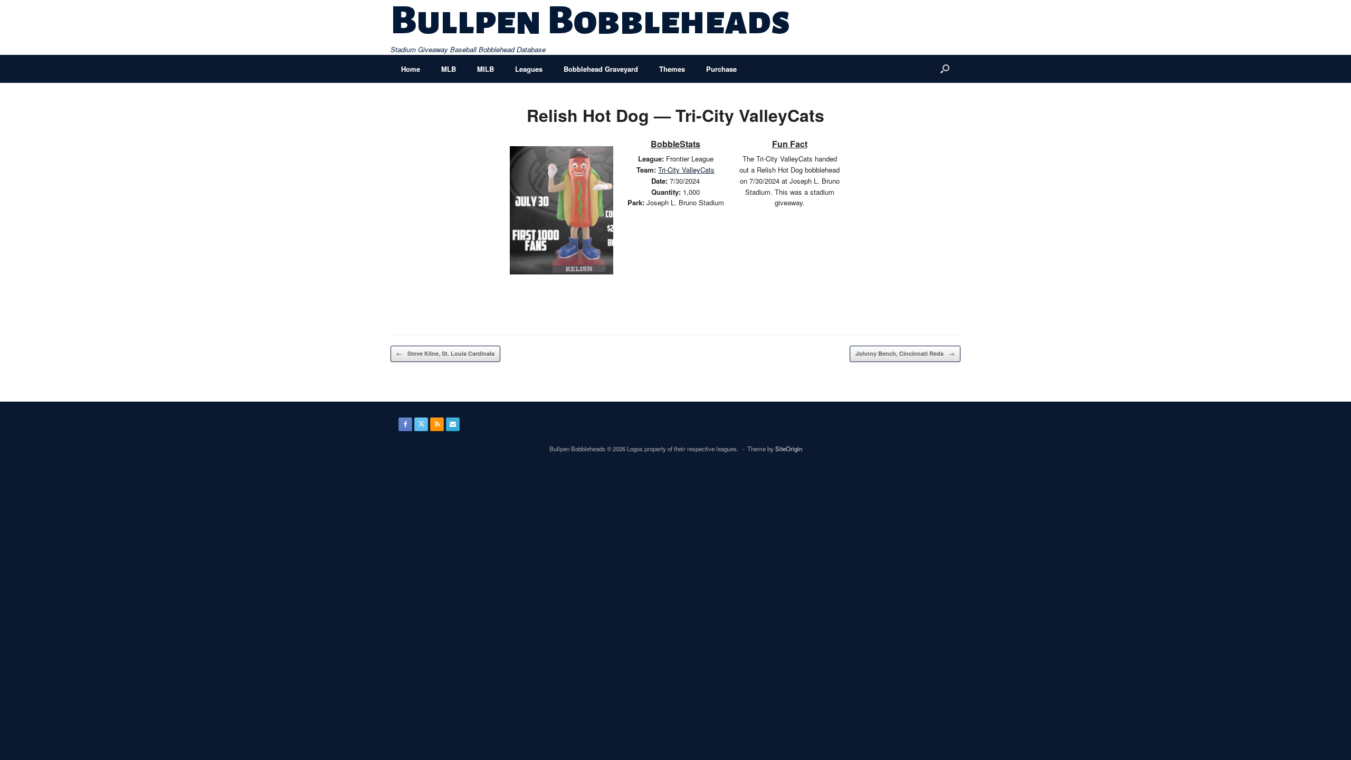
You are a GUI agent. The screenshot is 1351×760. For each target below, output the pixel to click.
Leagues (529, 69)
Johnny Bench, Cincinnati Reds (905, 353)
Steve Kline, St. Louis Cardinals (445, 353)
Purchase (721, 69)
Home (410, 69)
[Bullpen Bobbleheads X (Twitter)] (421, 424)
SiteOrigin (788, 448)
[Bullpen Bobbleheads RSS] (437, 424)
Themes (672, 69)
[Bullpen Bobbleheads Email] (453, 424)
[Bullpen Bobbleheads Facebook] (405, 424)
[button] (944, 69)
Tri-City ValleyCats (686, 170)
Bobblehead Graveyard (601, 69)
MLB (448, 69)
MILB (485, 69)
